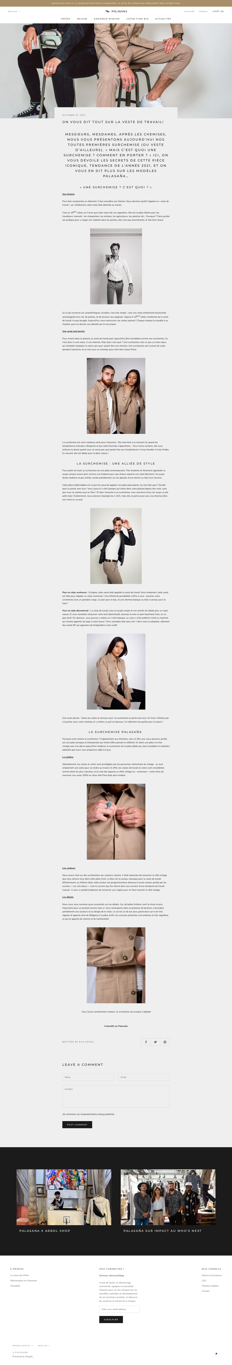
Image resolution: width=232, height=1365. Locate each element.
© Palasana (20, 1352)
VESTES (65, 19)
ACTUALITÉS (163, 19)
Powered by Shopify (23, 1356)
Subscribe (111, 1319)
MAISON (82, 19)
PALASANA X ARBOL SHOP (45, 1231)
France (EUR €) (21, 1346)
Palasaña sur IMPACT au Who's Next (163, 1231)
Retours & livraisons (212, 1275)
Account (189, 11)
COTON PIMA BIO (137, 19)
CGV (204, 1280)
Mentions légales (210, 1285)
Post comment (77, 1124)
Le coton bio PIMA (19, 1275)
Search (203, 11)
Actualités (15, 1285)
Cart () (218, 11)
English (12, 11)
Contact (205, 1291)
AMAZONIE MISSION (107, 19)
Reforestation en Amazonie (23, 1280)
